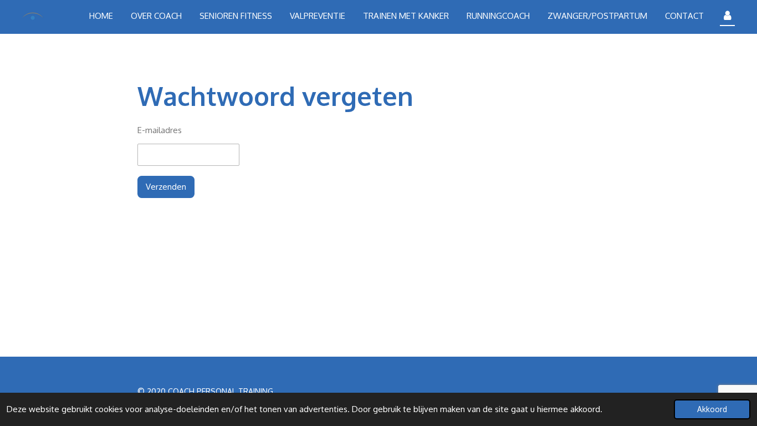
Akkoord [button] (712, 409)
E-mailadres (159, 130)
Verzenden (166, 186)
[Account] (727, 16)
